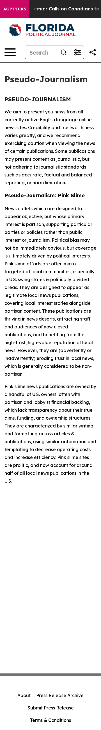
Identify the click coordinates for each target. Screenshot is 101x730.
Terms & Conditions (50, 720)
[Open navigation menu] (10, 52)
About (24, 695)
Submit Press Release (50, 708)
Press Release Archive (60, 695)
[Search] (63, 52)
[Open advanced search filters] (77, 52)
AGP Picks (14, 9)
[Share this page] (93, 52)
